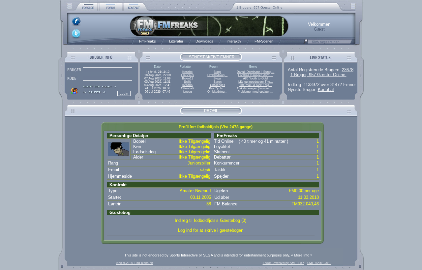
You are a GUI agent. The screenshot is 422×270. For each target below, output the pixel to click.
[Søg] (305, 43)
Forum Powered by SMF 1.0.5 (283, 263)
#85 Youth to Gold (255, 78)
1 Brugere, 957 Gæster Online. (260, 7)
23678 (347, 69)
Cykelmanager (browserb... (255, 88)
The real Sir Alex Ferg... (255, 85)
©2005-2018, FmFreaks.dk (134, 263)
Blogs (217, 72)
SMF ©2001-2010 (319, 263)
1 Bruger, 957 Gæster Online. (318, 74)
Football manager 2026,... (255, 75)
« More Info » (301, 255)
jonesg (187, 91)
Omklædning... (217, 75)
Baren (218, 81)
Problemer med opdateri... (255, 91)
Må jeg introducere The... (255, 81)
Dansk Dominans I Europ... (255, 72)
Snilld (187, 81)
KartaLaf (326, 89)
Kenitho (187, 72)
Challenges (217, 85)
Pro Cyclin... (217, 88)
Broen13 (187, 78)
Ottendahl (187, 88)
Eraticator (187, 75)
